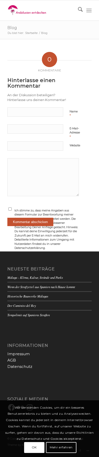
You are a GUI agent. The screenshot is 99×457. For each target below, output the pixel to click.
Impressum (18, 353)
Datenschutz (19, 366)
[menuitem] (78, 10)
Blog (12, 27)
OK (34, 447)
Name (74, 114)
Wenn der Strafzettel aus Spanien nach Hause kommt (41, 287)
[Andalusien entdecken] (41, 10)
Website (75, 145)
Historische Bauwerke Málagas (27, 296)
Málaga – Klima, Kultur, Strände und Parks (35, 277)
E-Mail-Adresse (75, 133)
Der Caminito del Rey (21, 305)
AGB (11, 360)
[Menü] (89, 10)
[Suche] (78, 10)
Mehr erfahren (61, 447)
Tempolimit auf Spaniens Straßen (28, 315)
